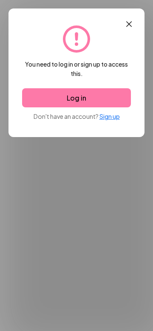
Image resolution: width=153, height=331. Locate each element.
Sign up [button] (109, 116)
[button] (129, 24)
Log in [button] (76, 97)
